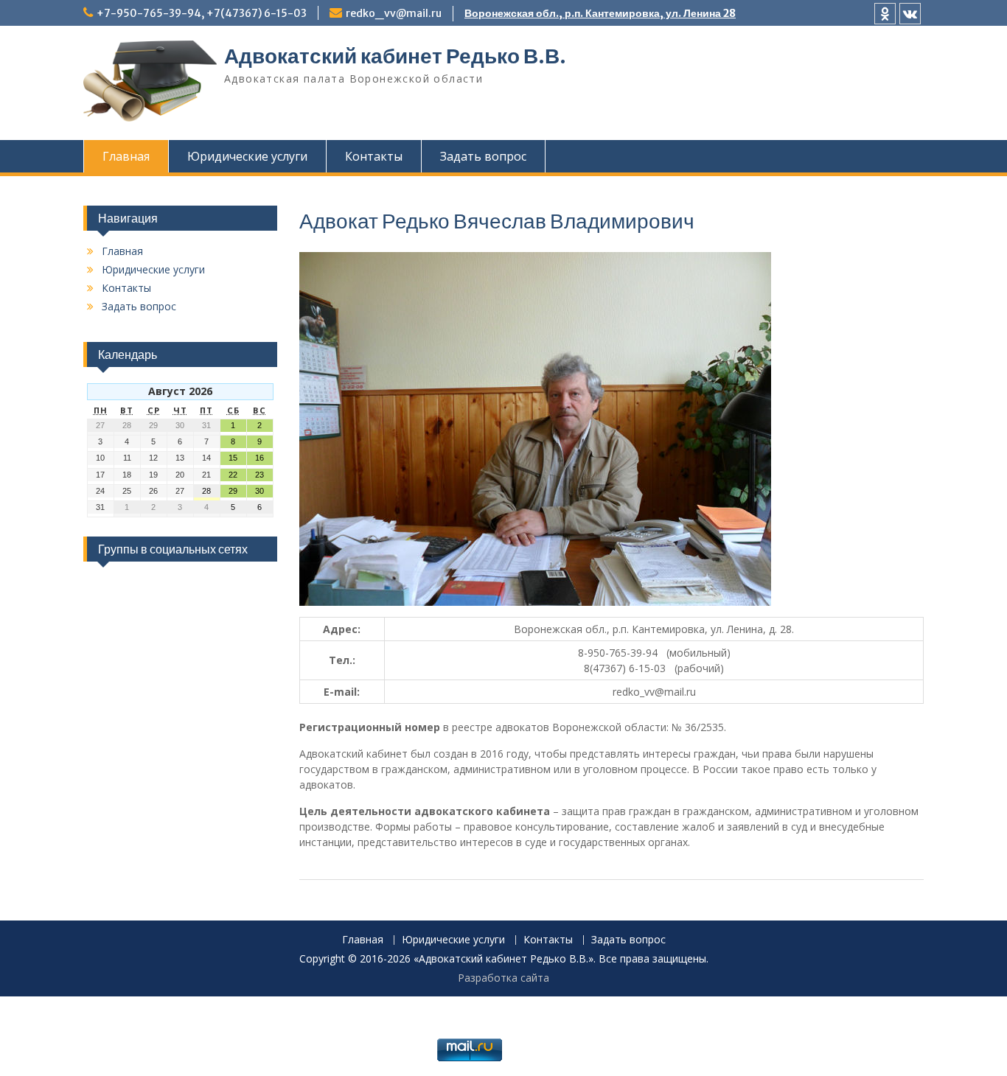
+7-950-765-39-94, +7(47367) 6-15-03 (202, 13)
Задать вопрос (483, 156)
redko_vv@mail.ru (394, 13)
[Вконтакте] (910, 13)
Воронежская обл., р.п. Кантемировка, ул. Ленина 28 (600, 13)
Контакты (374, 156)
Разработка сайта (503, 978)
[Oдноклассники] (885, 13)
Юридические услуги (247, 156)
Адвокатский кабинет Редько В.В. (395, 56)
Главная (126, 156)
